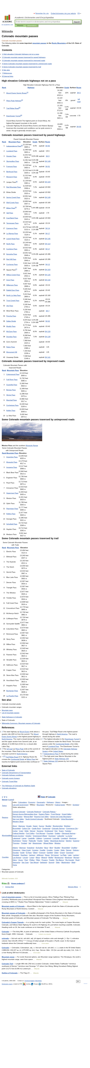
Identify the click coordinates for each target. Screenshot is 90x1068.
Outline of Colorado (10, 973)
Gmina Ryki (9, 887)
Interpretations (31, 25)
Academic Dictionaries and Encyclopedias (34, 17)
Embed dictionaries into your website (63, 13)
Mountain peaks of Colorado (13, 906)
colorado (5, 938)
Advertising (38, 980)
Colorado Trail (7, 964)
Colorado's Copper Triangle (13, 922)
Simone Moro (73, 887)
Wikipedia (20, 25)
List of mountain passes (11, 897)
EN (79, 13)
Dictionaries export (7, 984)
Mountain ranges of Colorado (13, 913)
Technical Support (29, 980)
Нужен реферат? (18, 883)
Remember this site (42, 13)
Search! (77, 22)
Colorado (5, 932)
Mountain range (8, 957)
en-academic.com (7, 25)
